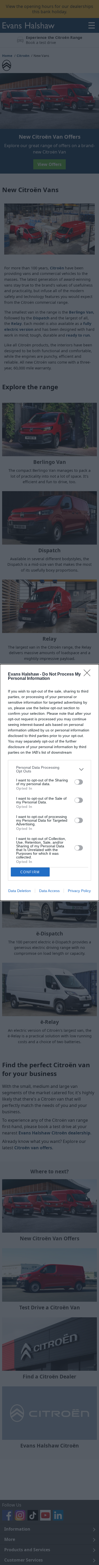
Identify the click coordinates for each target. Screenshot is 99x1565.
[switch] (78, 782)
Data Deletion (19, 891)
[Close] (89, 675)
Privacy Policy (79, 891)
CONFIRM (30, 872)
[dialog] (49, 782)
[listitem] (49, 769)
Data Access (49, 891)
